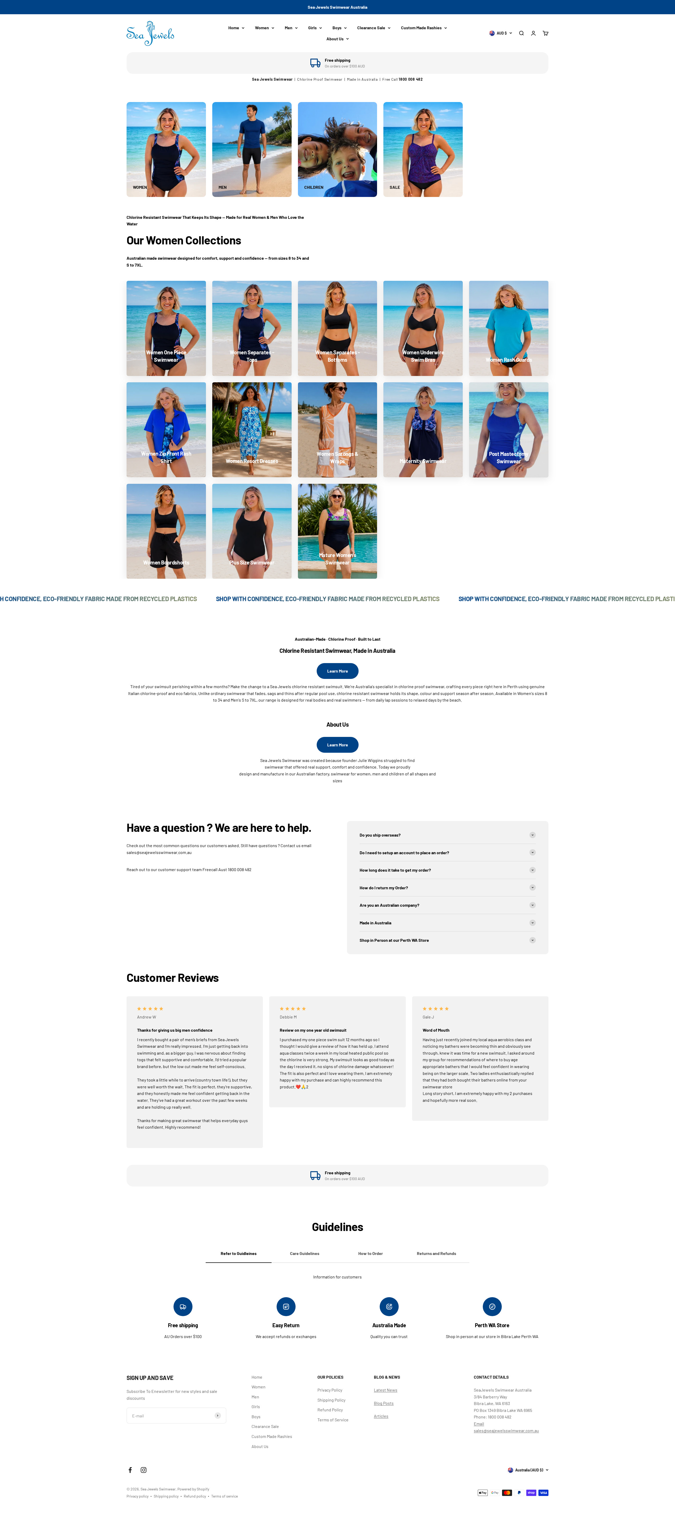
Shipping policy (166, 1496)
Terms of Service (333, 1419)
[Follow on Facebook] (130, 1470)
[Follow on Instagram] (143, 1470)
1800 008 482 (411, 79)
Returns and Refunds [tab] (436, 1253)
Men (288, 27)
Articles (381, 1415)
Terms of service (224, 1496)
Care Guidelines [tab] (304, 1253)
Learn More (337, 670)
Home (233, 27)
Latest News (385, 1389)
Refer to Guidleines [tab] (239, 1253)
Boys (336, 27)
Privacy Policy (329, 1389)
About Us (335, 38)
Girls (312, 27)
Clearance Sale (371, 27)
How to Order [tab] (370, 1253)
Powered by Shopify (193, 1489)
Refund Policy (330, 1409)
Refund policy (195, 1496)
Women (262, 27)
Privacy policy (137, 1496)
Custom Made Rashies (421, 27)
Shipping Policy (331, 1399)
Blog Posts (384, 1403)
